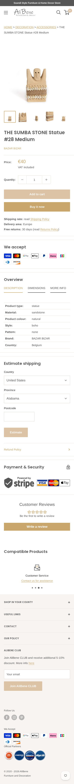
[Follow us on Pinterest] (21, 717)
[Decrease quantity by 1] (22, 180)
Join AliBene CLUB (23, 686)
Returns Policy (49, 229)
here (31, 663)
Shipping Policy (39, 219)
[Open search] (58, 12)
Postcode (10, 408)
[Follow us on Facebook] (6, 717)
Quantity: (10, 179)
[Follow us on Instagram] (14, 717)
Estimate (16, 432)
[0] (66, 12)
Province (9, 390)
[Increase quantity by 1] (46, 180)
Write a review (37, 526)
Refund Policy (12, 449)
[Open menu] (6, 12)
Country (9, 371)
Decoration (24, 27)
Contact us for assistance (37, 580)
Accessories (46, 27)
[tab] (13, 289)
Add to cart (37, 194)
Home (8, 27)
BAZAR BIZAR (12, 148)
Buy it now (37, 206)
